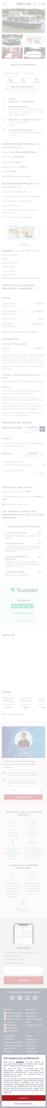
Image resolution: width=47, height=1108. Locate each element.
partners (20, 1062)
